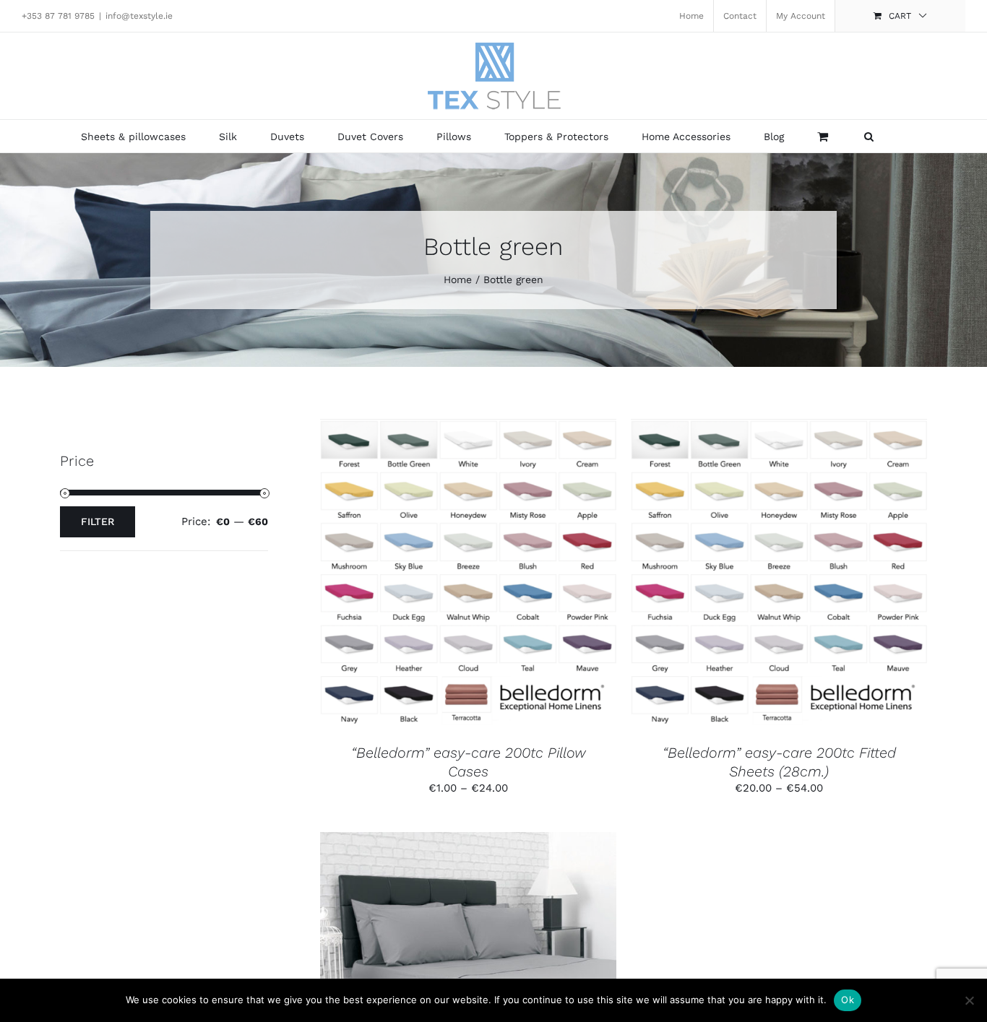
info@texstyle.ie (139, 16)
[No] (969, 1000)
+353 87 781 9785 (58, 16)
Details (526, 575)
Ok (847, 999)
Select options (434, 575)
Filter (97, 521)
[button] (869, 136)
